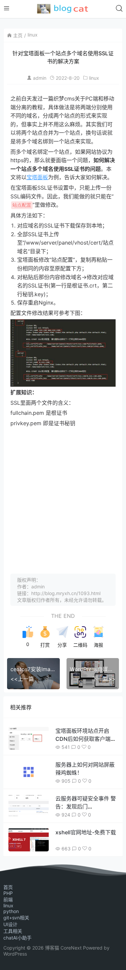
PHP (8, 893)
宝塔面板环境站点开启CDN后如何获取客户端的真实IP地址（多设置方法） (87, 738)
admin (39, 78)
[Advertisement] (63, 494)
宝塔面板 (37, 177)
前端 (8, 899)
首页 (8, 887)
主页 (18, 35)
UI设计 (10, 924)
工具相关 (12, 931)
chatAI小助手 (17, 938)
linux (33, 35)
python (11, 911)
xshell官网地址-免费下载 (85, 832)
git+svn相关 (16, 917)
